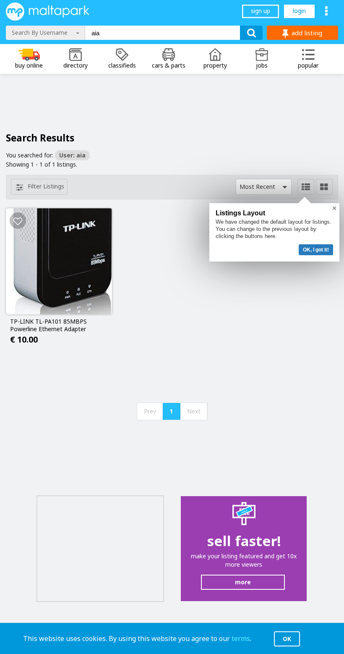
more (243, 582)
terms (241, 638)
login (299, 11)
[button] (264, 187)
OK (287, 639)
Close (334, 208)
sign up (260, 11)
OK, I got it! (316, 250)
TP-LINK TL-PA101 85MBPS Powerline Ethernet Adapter (48, 325)
